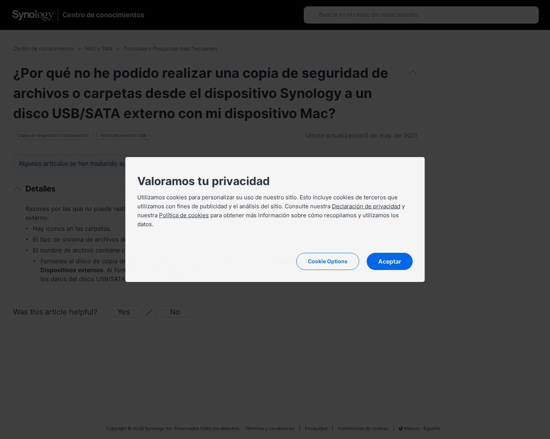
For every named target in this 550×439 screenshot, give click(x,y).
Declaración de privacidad (366, 206)
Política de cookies (184, 215)
